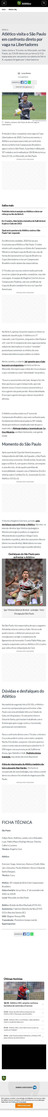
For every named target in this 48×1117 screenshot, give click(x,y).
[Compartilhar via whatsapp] (29, 82)
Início (4, 9)
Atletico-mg (13, 9)
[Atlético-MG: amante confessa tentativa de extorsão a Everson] (24, 991)
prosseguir (24, 1105)
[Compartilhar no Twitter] (25, 83)
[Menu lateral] (4, 3)
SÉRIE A (5, 30)
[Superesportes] (18, 3)
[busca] (44, 3)
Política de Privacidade (18, 1102)
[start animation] (7, 563)
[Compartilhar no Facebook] (22, 83)
